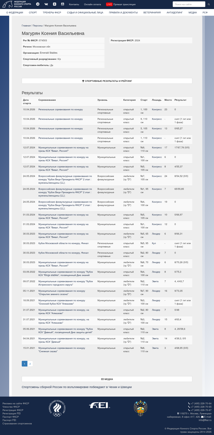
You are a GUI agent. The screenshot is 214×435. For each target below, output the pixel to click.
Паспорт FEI (9, 420)
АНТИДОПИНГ (175, 12)
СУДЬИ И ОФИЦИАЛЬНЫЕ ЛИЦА (85, 12)
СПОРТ (33, 12)
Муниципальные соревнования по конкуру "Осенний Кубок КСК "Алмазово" (61, 302)
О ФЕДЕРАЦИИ (14, 12)
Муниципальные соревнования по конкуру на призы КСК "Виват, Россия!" (63, 149)
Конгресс (157, 109)
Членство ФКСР (11, 406)
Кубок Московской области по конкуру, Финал (63, 243)
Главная (26, 25)
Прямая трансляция (121, 4)
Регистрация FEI (12, 413)
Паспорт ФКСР (11, 416)
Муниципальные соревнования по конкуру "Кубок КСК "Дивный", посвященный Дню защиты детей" (65, 330)
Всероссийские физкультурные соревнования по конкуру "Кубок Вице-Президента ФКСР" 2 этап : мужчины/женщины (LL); (65, 179)
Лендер (156, 233)
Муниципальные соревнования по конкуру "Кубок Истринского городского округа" (65, 282)
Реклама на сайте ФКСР (16, 403)
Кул (154, 243)
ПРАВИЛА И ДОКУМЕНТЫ (123, 12)
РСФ (205, 12)
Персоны (38, 25)
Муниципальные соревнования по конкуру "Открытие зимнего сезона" (61, 292)
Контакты (74, 4)
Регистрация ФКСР (13, 410)
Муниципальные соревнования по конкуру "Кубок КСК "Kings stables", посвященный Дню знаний (65, 273)
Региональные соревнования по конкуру (60, 109)
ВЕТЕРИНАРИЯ (152, 12)
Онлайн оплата (92, 4)
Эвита (155, 281)
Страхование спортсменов (17, 423)
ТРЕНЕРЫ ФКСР (52, 12)
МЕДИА (193, 12)
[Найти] (208, 4)
